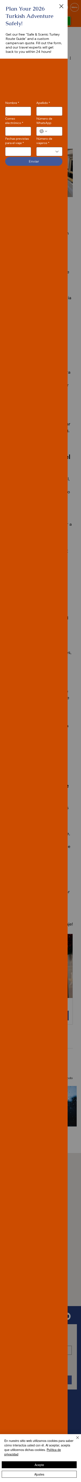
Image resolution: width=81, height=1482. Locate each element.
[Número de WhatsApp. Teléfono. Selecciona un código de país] (43, 131)
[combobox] (49, 151)
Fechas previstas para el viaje (17, 141)
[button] (61, 6)
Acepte (39, 1465)
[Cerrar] (75, 1440)
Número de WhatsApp (44, 121)
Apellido (43, 103)
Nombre (12, 103)
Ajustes (39, 1474)
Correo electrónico (14, 121)
